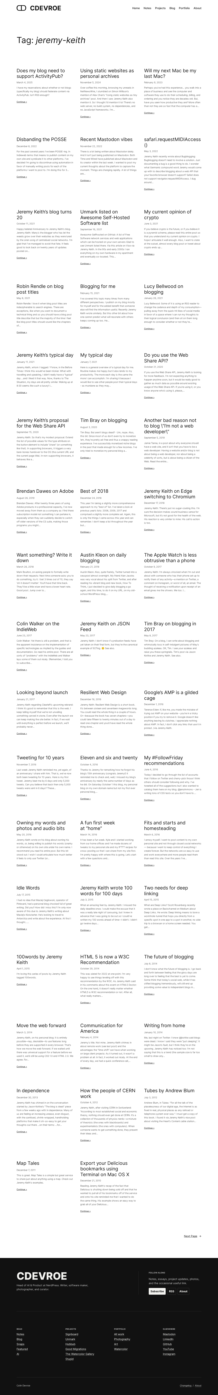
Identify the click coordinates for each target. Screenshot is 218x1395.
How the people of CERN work (107, 1093)
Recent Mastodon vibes (106, 139)
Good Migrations (75, 1349)
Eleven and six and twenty (109, 757)
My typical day (96, 355)
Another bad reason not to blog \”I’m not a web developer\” (170, 425)
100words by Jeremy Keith (39, 959)
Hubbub (70, 1344)
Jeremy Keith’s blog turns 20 (44, 214)
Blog (19, 1339)
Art (116, 1344)
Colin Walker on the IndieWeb (38, 626)
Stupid (69, 1359)
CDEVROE (45, 8)
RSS (171, 1291)
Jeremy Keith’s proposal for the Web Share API (43, 423)
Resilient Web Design (103, 692)
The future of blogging (169, 957)
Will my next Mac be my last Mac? (170, 73)
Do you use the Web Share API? (166, 358)
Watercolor (121, 1349)
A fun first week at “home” (97, 825)
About (183, 1291)
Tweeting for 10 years (40, 757)
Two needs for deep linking (166, 890)
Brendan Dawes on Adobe (45, 491)
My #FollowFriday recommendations (164, 760)
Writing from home (164, 1025)
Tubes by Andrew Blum (169, 1090)
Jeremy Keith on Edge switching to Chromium (169, 494)
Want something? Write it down (44, 557)
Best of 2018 (94, 491)
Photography (122, 1339)
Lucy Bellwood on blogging (163, 289)
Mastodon (169, 1334)
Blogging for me (97, 286)
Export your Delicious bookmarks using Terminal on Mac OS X (104, 1168)
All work (119, 1334)
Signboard (71, 1334)
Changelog (186, 1385)
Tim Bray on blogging (103, 420)
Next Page (192, 1236)
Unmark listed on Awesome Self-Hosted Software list (105, 217)
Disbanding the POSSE (42, 139)
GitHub (167, 1344)
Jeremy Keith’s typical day (45, 355)
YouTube (168, 1349)
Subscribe (157, 1291)
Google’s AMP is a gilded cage (171, 695)
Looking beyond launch (42, 692)
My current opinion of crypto (168, 214)
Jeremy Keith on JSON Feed (105, 626)
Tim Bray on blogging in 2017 (170, 626)
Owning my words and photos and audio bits (41, 825)
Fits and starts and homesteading (164, 825)
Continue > (22, 102)
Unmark (70, 1339)
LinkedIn (168, 1339)
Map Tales (28, 1163)
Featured (22, 1349)
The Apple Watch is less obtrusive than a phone (170, 557)
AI (18, 1354)
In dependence (33, 1090)
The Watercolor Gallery (79, 1354)
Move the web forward (41, 1025)
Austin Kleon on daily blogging (103, 557)
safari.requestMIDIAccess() (172, 142)
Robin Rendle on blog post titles (40, 289)
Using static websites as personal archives (107, 73)
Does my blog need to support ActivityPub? (41, 73)
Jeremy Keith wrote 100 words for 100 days (106, 890)
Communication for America (101, 1028)
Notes (20, 1334)
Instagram (169, 1354)
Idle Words (28, 888)
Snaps (20, 1344)
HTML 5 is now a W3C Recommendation (104, 959)
